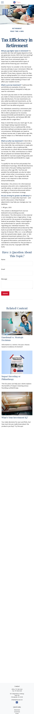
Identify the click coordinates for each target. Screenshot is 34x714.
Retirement (17, 710)
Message (4, 279)
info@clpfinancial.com (17, 699)
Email (3, 269)
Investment (17, 712)
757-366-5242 (18, 689)
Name (3, 259)
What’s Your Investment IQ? (15, 417)
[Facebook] (17, 702)
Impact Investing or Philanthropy (11, 378)
